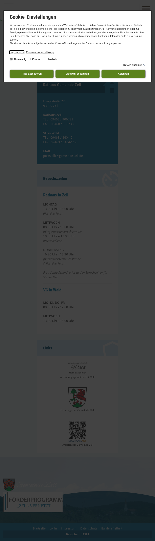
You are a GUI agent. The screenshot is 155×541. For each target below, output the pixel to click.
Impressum (17, 52)
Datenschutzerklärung (40, 52)
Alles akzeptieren (32, 73)
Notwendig (20, 59)
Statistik (52, 59)
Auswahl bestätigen (77, 73)
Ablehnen (123, 73)
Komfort (36, 59)
